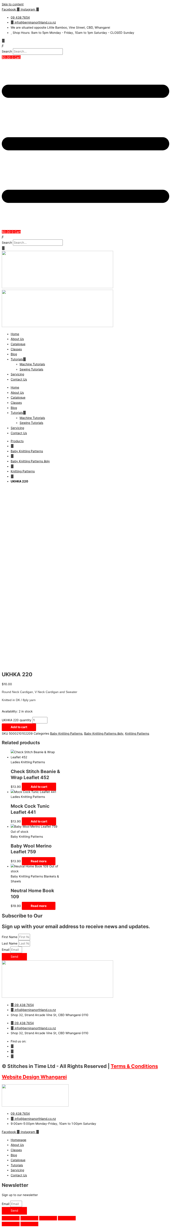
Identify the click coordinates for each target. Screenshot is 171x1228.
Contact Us (19, 379)
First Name (10, 937)
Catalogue (18, 344)
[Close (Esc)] (67, 1218)
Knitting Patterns (23, 471)
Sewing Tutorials (31, 369)
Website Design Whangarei (34, 1077)
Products (17, 441)
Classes (16, 349)
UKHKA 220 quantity (16, 720)
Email (6, 949)
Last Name (10, 943)
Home (15, 334)
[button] (85, 45)
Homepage (18, 1140)
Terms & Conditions (134, 1066)
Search (7, 51)
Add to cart (19, 727)
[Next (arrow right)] (29, 1224)
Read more (39, 861)
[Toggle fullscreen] (29, 1218)
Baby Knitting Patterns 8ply (30, 461)
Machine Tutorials (32, 364)
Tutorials (17, 359)
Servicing (17, 374)
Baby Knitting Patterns (27, 451)
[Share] (48, 1218)
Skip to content (13, 4)
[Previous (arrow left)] (11, 1224)
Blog (14, 354)
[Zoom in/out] (11, 1218)
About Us (17, 339)
